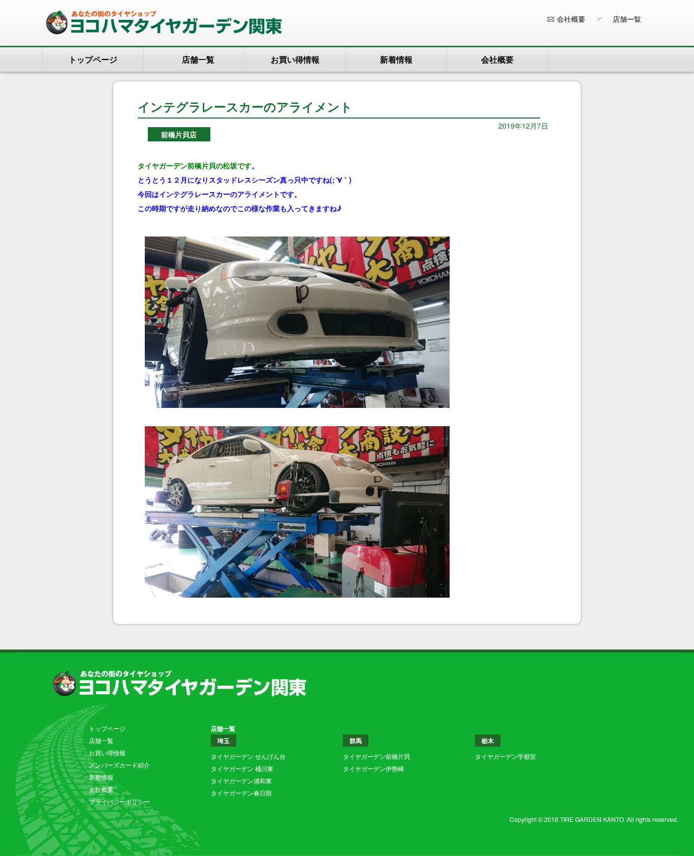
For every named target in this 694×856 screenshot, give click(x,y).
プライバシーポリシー (119, 801)
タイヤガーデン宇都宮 (505, 756)
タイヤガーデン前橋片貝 (376, 756)
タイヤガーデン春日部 (241, 792)
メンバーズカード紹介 (119, 764)
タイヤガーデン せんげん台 (248, 756)
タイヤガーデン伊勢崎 (373, 768)
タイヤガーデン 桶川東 (242, 768)
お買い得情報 (295, 59)
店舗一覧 (623, 19)
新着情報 (396, 59)
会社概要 (571, 19)
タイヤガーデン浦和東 (241, 780)
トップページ (93, 59)
